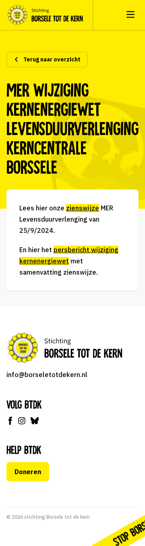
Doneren (27, 472)
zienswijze (82, 208)
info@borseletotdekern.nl (46, 375)
